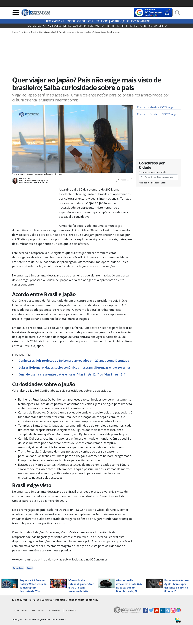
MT (86, 26)
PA (102, 26)
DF (64, 26)
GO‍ (75, 26)
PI (122, 26)
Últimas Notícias (53, 21)
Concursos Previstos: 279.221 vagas (157, 114)
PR (112, 26)
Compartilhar (123, 179)
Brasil (30, 568)
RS (135, 26)
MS (91, 26)
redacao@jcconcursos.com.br (33, 180)
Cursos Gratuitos (138, 21)
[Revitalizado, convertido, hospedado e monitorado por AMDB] (178, 620)
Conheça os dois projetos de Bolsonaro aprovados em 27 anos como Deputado (74, 360)
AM (50, 26)
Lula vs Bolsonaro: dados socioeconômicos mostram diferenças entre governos (75, 367)
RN (130, 26)
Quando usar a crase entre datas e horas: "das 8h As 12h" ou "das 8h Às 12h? (72, 374)
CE (60, 26)
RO (140, 26)
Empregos (101, 21)
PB (107, 26)
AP (44, 26)
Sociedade (18, 568)
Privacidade (71, 610)
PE (117, 26)
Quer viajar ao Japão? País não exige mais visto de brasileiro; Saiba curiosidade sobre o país (79, 32)
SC (150, 26)
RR (145, 26)
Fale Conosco (38, 610)
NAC (29, 26)
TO (165, 26)
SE (160, 26)
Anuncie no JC (55, 610)
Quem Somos (20, 610)
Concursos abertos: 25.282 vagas (155, 107)
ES (69, 26)
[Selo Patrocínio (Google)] (153, 12)
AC (34, 26)
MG (97, 26)
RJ (126, 26)
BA (55, 26)
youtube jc (118, 21)
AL (39, 26)
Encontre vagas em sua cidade (152, 172)
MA (80, 26)
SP (155, 26)
